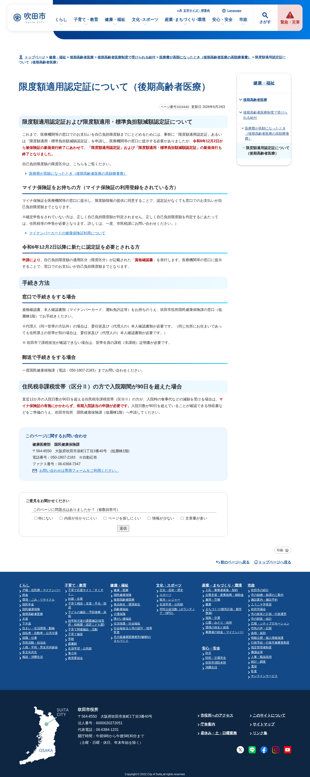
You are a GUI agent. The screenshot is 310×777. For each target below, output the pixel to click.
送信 (123, 528)
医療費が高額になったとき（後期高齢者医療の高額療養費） (205, 57)
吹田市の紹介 (260, 590)
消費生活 (211, 667)
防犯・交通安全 (215, 658)
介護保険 (119, 614)
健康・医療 (121, 590)
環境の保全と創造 (217, 627)
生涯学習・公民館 (80, 648)
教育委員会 (75, 658)
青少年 (72, 653)
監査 (254, 671)
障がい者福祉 (122, 618)
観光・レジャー (170, 599)
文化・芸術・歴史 (171, 590)
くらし (61, 19)
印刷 (280, 550)
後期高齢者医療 (82, 57)
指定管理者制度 (261, 647)
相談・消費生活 (32, 657)
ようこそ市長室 (261, 604)
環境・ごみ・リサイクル (38, 599)
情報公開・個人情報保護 (267, 638)
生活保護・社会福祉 (127, 623)
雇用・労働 (212, 599)
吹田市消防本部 (215, 662)
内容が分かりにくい (80, 518)
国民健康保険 (31, 609)
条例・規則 (258, 633)
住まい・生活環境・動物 (38, 628)
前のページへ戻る (235, 562)
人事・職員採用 (261, 657)
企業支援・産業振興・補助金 (224, 595)
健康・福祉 (115, 19)
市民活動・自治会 (34, 642)
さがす (265, 22)
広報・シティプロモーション (270, 623)
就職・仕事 (29, 638)
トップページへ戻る (274, 562)
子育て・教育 (86, 19)
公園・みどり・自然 (218, 622)
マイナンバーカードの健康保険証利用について (67, 233)
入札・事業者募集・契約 (221, 590)
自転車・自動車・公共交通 (40, 633)
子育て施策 (75, 634)
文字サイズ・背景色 (196, 10)
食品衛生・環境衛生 (127, 604)
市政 (243, 19)
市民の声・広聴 (261, 628)
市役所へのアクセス (217, 715)
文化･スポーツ (145, 19)
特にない (45, 518)
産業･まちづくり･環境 (185, 19)
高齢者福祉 (121, 609)
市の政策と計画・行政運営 (268, 614)
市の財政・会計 (261, 618)
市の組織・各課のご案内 (267, 595)
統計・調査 (258, 661)
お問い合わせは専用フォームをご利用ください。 (79, 470)
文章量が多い (196, 518)
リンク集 (260, 733)
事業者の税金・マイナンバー (224, 632)
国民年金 (28, 604)
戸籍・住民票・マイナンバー (41, 590)
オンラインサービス (264, 676)
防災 (208, 653)
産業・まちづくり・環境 (222, 585)
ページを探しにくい (124, 518)
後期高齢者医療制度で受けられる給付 (126, 57)
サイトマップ (264, 724)
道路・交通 (212, 618)
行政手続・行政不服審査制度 (270, 642)
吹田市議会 (258, 609)
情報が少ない (163, 518)
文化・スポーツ (169, 585)
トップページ (35, 57)
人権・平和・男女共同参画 (40, 647)
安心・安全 (222, 19)
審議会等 (257, 652)
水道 (25, 618)
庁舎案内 (208, 724)
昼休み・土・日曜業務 (219, 733)
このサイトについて (269, 715)
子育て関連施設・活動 (83, 629)
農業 (208, 604)
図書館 (72, 643)
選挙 (254, 666)
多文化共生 (29, 652)
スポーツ (165, 595)
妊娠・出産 (75, 598)
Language (234, 10)
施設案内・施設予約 (264, 599)
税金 (25, 595)
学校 (71, 639)
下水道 (26, 623)
